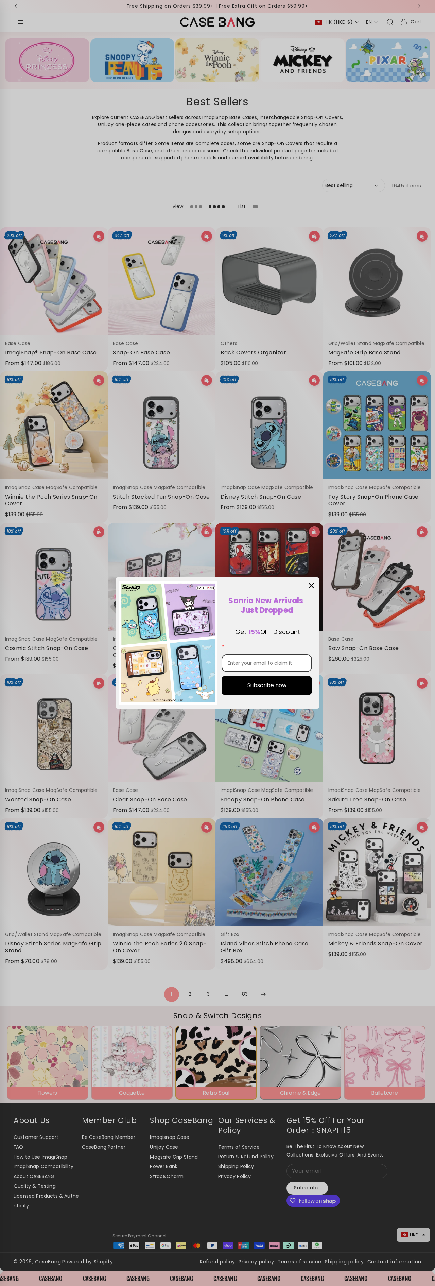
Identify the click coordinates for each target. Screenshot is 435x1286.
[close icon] (311, 585)
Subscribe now (266, 685)
